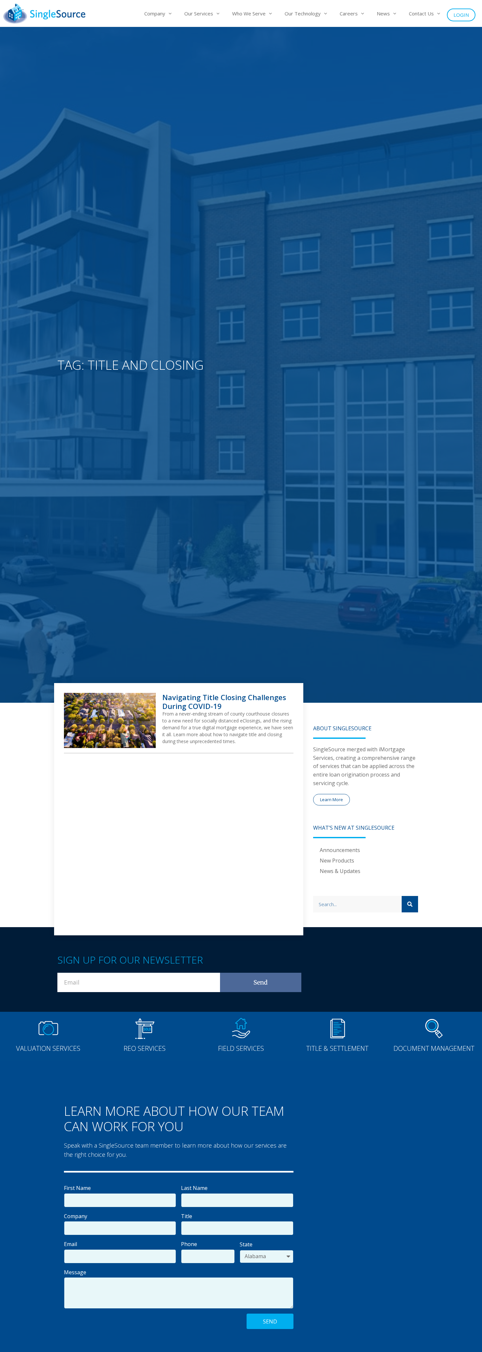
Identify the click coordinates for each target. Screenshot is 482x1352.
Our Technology (303, 13)
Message (75, 1272)
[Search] (410, 904)
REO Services (145, 1048)
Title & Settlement (337, 1048)
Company (75, 1216)
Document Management (433, 1048)
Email (70, 1244)
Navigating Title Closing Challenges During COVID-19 (224, 701)
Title (186, 1216)
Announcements (340, 850)
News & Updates (340, 871)
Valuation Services (48, 1048)
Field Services (241, 1048)
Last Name (194, 1188)
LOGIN (461, 14)
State (246, 1244)
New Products (337, 860)
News (383, 13)
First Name (77, 1188)
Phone (189, 1244)
